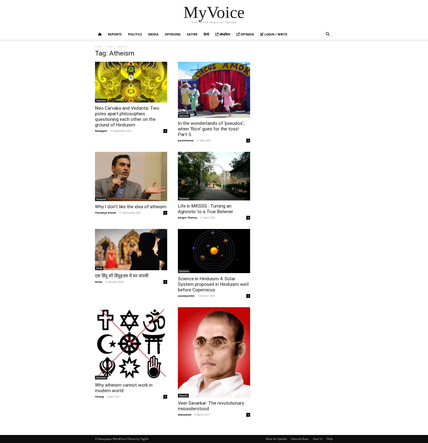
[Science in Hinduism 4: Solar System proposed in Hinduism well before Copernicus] (214, 251)
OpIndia (247, 34)
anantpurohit (186, 295)
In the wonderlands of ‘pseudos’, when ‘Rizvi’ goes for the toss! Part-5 (211, 129)
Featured (101, 199)
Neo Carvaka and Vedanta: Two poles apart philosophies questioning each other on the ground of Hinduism (127, 116)
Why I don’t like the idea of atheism (130, 206)
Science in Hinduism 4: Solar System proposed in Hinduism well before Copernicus (213, 284)
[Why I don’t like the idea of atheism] (131, 176)
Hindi (99, 268)
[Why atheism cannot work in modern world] (131, 343)
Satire (192, 34)
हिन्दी (206, 34)
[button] (327, 35)
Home (99, 46)
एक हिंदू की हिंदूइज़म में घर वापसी (121, 275)
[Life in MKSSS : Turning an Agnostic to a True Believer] (214, 176)
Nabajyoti (101, 130)
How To (317, 439)
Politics (135, 34)
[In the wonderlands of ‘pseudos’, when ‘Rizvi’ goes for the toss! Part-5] (214, 90)
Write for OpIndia (276, 439)
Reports (115, 34)
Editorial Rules (300, 439)
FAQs (330, 439)
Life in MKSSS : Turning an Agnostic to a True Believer (205, 208)
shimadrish (184, 414)
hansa (98, 281)
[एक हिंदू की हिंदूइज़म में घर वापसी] (131, 249)
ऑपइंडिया (224, 34)
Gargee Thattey (187, 217)
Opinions (173, 34)
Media (153, 34)
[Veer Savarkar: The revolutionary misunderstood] (214, 352)
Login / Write (275, 34)
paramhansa (185, 140)
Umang (99, 396)
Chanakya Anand (105, 212)
